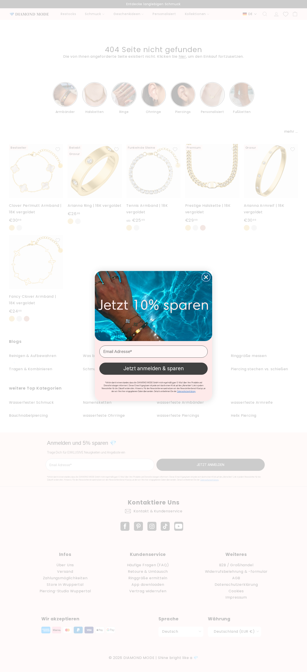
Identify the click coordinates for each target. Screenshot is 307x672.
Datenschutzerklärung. (186, 391)
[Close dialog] (206, 277)
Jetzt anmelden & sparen (153, 368)
